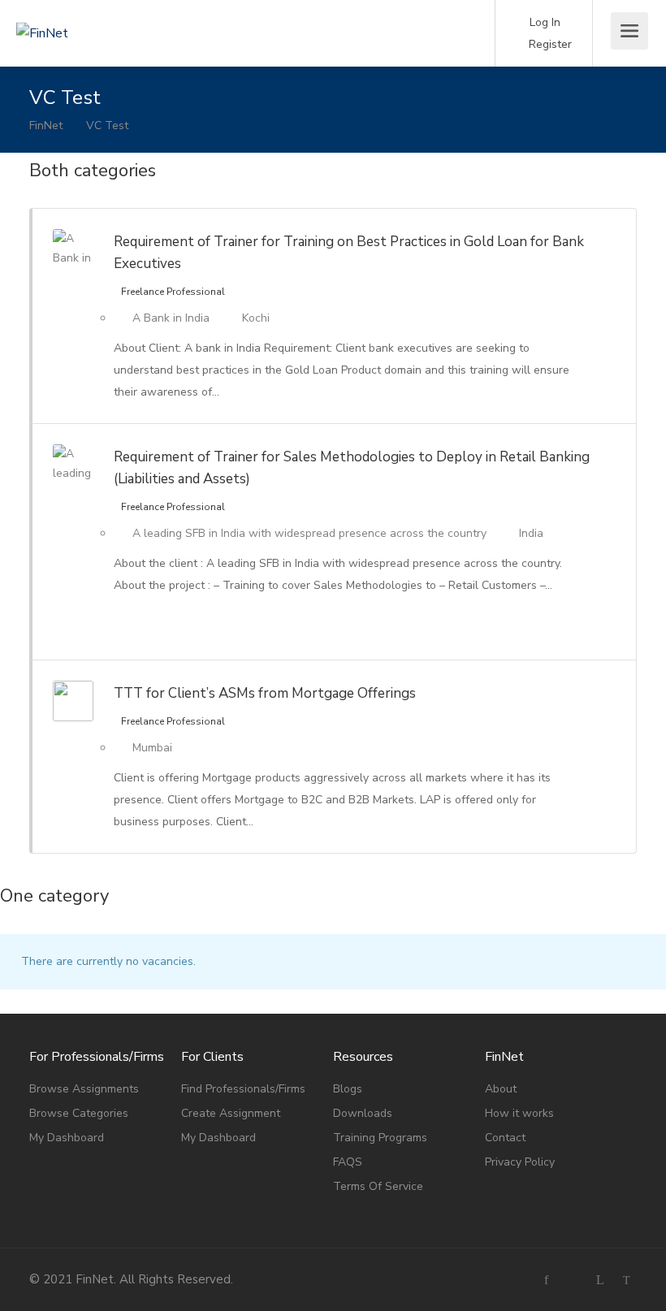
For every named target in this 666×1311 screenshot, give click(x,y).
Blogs (347, 1089)
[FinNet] (105, 10)
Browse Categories (78, 1113)
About (501, 1089)
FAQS (347, 1162)
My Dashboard (66, 1137)
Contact (505, 1137)
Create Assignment (230, 1113)
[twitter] (626, 1280)
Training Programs (380, 1137)
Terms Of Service (378, 1186)
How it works (519, 1113)
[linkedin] (600, 1280)
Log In (543, 22)
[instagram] (573, 1280)
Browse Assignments (84, 1089)
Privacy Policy (520, 1162)
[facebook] (546, 1280)
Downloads (362, 1113)
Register (548, 44)
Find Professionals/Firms (243, 1089)
